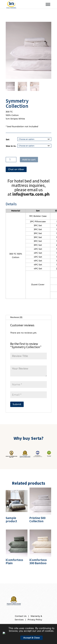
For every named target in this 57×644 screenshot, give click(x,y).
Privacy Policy (35, 619)
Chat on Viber (16, 169)
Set (7, 139)
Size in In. (11, 146)
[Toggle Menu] (48, 4)
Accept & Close (31, 637)
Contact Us (20, 616)
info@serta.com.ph (31, 194)
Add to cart (29, 159)
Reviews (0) (16, 317)
